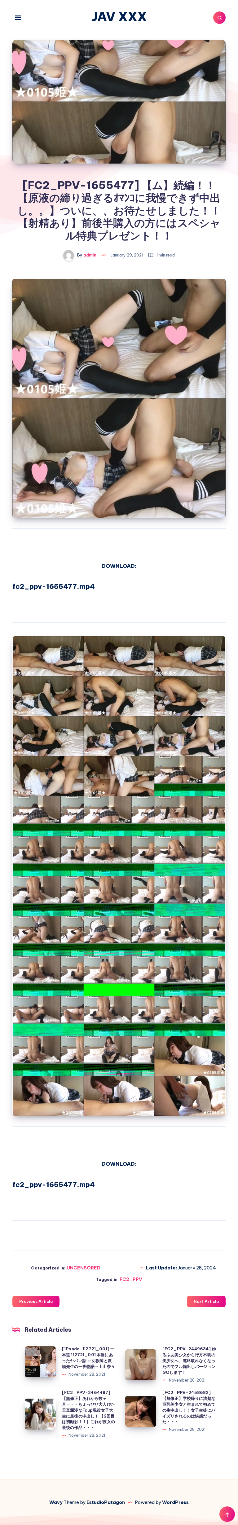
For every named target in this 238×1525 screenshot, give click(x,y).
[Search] (219, 17)
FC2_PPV (131, 1279)
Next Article (206, 1301)
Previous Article (36, 1301)
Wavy (56, 1502)
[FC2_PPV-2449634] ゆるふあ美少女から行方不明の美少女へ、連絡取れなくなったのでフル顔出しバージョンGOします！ (189, 1360)
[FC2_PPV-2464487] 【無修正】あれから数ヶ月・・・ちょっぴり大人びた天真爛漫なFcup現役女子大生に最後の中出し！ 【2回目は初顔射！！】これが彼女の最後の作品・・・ (88, 1410)
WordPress (175, 1502)
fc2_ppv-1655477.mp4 (53, 586)
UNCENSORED (83, 1268)
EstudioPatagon (105, 1502)
